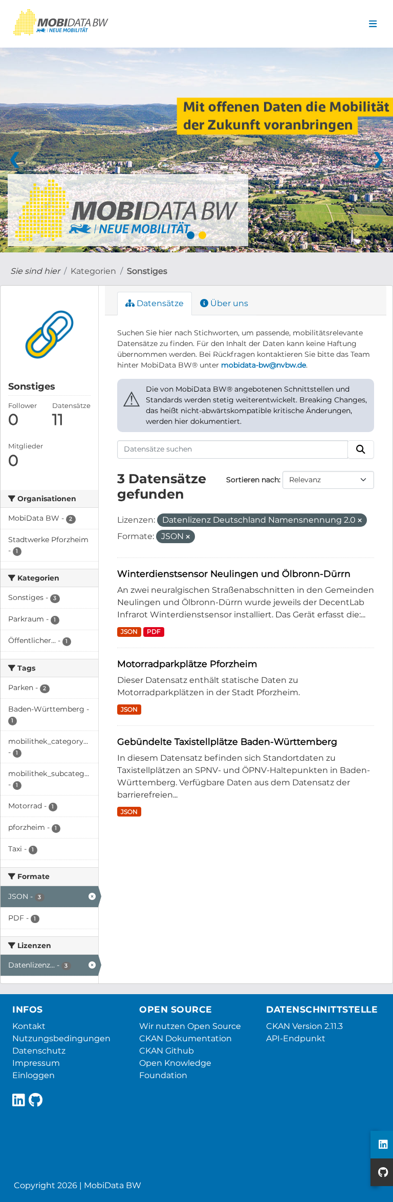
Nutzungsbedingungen (61, 1038)
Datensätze (159, 303)
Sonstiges (147, 271)
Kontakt (29, 1026)
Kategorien (93, 271)
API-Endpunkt (295, 1038)
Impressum (36, 1063)
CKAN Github (166, 1051)
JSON (129, 631)
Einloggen (33, 1075)
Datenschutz (39, 1051)
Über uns (228, 303)
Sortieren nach (252, 479)
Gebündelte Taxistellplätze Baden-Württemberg (227, 741)
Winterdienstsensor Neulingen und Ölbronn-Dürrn (234, 573)
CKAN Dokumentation (185, 1038)
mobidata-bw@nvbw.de (263, 365)
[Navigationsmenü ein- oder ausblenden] (373, 24)
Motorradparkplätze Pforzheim (187, 663)
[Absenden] (360, 449)
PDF (154, 631)
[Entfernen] (360, 520)
